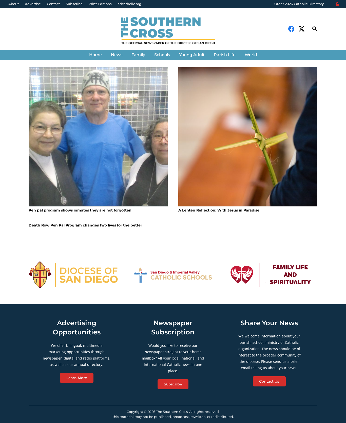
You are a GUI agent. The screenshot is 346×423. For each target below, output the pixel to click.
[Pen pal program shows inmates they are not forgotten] (98, 136)
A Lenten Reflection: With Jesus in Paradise (218, 210)
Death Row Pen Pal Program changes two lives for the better (85, 225)
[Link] (173, 31)
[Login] (337, 4)
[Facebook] (291, 29)
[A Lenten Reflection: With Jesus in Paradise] (247, 136)
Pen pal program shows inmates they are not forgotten (80, 210)
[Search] (315, 29)
